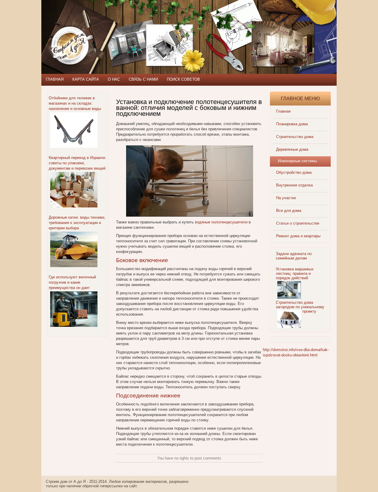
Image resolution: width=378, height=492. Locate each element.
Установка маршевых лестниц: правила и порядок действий (295, 273)
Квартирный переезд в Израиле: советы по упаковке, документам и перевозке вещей (77, 163)
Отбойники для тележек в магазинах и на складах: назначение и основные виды (75, 103)
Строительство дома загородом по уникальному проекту (300, 307)
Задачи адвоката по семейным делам (294, 255)
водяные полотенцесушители (221, 222)
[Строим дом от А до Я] (105, 26)
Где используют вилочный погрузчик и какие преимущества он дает (72, 282)
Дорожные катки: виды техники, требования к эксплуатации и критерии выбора (77, 222)
